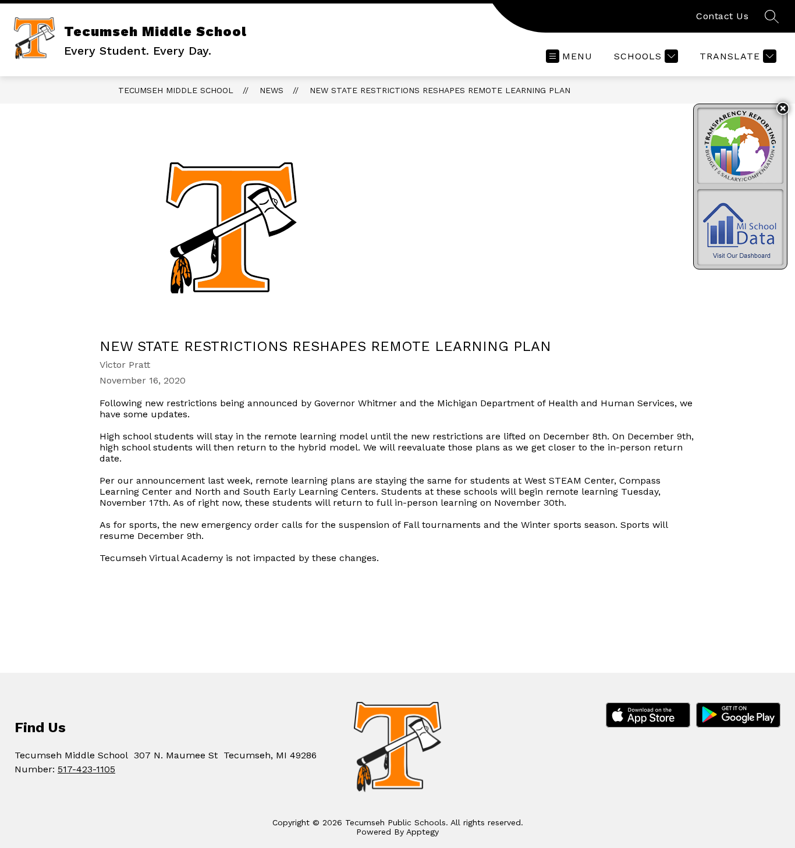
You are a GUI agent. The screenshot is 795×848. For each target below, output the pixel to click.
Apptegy (422, 831)
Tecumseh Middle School (175, 90)
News (271, 90)
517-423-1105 (86, 769)
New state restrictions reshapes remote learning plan (440, 90)
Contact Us (722, 16)
